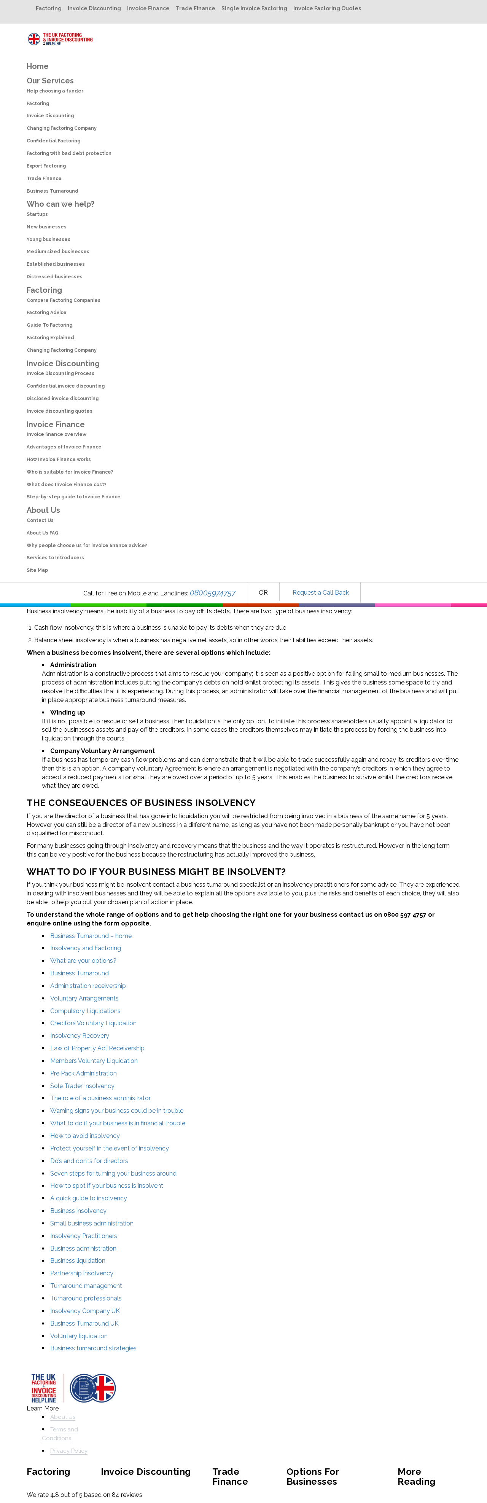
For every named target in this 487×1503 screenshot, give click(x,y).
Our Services (50, 80)
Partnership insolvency (81, 1273)
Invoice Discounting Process (60, 373)
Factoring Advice (47, 312)
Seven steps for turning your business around (113, 1173)
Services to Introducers (55, 557)
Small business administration (92, 1223)
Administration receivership (88, 985)
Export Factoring (46, 166)
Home (38, 66)
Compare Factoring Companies (63, 300)
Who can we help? (60, 204)
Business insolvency (78, 1210)
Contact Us (40, 520)
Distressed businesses (55, 276)
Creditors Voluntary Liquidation (93, 1023)
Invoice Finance (148, 8)
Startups (37, 214)
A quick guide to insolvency (88, 1198)
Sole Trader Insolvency (82, 1086)
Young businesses (48, 239)
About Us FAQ (43, 533)
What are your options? (83, 960)
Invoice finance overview (56, 434)
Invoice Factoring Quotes (327, 8)
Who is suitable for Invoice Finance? (70, 472)
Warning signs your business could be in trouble (116, 1110)
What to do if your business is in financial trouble (117, 1123)
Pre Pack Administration (83, 1073)
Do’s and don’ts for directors (89, 1161)
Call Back (335, 592)
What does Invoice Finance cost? (67, 484)
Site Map (37, 570)
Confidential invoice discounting (66, 386)
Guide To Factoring (49, 325)
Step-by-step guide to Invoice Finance (74, 496)
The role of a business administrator (100, 1098)
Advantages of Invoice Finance (64, 447)
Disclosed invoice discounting (63, 398)
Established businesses (56, 264)
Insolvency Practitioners (83, 1236)
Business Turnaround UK (84, 1323)
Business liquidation (77, 1260)
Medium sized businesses (58, 251)
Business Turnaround (52, 191)
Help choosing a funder (55, 91)
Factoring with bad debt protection (69, 153)
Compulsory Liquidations (85, 1011)
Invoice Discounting (94, 8)
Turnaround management (86, 1285)
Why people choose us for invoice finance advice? (87, 545)
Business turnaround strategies (93, 1348)
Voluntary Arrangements (84, 998)
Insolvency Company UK (85, 1311)
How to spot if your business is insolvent (106, 1185)
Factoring (49, 8)
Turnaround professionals (86, 1298)
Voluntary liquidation (79, 1336)
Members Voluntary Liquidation (94, 1060)
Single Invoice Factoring (254, 8)
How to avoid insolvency (85, 1135)
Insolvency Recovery (79, 1035)
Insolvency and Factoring (85, 948)
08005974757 (213, 592)
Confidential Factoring (53, 141)
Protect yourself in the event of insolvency (109, 1148)
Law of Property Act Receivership (97, 1048)
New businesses (47, 227)
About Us (43, 510)
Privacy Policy (69, 1450)
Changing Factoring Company (62, 128)
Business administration (83, 1248)
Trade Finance (195, 8)
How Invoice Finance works (59, 459)
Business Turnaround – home (91, 936)
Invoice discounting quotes (59, 411)
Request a (307, 592)
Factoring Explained (50, 337)
